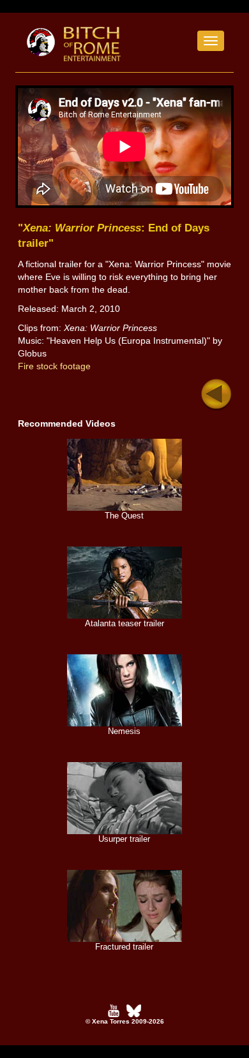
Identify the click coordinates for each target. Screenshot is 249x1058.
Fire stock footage (54, 366)
